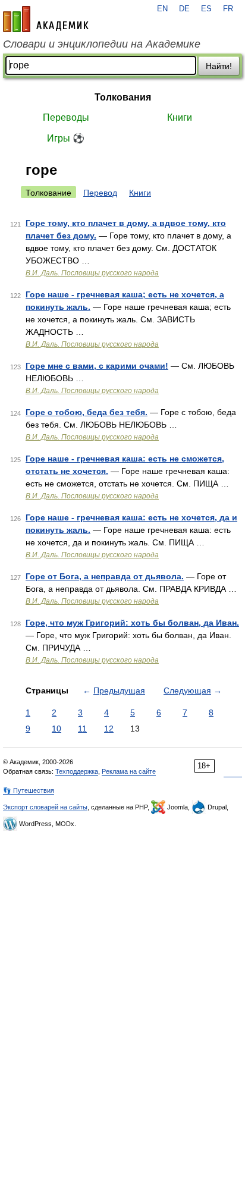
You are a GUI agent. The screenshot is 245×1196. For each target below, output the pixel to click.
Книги (179, 117)
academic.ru (46, 19)
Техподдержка (76, 771)
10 (56, 728)
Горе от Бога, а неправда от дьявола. (105, 576)
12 (109, 728)
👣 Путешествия (28, 790)
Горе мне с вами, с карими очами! (97, 366)
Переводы (66, 117)
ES (206, 9)
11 (82, 728)
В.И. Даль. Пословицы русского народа (92, 273)
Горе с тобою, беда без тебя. (86, 412)
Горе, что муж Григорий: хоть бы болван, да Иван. (132, 622)
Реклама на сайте (129, 771)
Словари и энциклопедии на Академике (101, 44)
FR (228, 9)
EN (162, 9)
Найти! (219, 66)
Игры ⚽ (65, 138)
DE (184, 9)
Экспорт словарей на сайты (45, 807)
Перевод (100, 192)
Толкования (123, 97)
